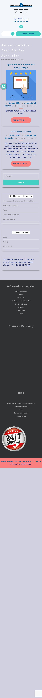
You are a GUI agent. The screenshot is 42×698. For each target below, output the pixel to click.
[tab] (12, 34)
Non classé (7, 246)
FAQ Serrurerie (9, 219)
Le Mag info (21, 310)
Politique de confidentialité (21, 301)
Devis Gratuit (28, 34)
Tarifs (21, 294)
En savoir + (22, 121)
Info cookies (21, 297)
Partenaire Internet (21, 132)
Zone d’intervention (11, 214)
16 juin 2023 (14, 135)
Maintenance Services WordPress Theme (21, 461)
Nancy (5, 242)
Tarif (5, 210)
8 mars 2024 (14, 103)
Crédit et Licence (21, 304)
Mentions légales (21, 291)
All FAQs (21, 307)
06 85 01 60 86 (21, 21)
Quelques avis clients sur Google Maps (19, 201)
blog (5, 237)
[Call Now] (3, 86)
